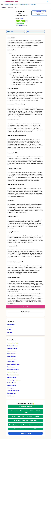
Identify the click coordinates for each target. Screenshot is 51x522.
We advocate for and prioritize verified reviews (25, 411)
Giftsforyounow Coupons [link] (13, 369)
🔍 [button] (47, 1)
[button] (3, 2)
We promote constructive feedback (25, 420)
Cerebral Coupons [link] (11, 377)
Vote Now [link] (22, 18)
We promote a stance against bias (25, 429)
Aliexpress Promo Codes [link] (13, 343)
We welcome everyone (25, 406)
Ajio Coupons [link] (10, 387)
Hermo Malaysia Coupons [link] (13, 374)
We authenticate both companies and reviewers (25, 425)
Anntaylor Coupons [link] (11, 351)
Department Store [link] (8, 4)
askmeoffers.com (11, 2)
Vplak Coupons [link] (10, 395)
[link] (9, 14)
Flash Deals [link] (21, 4)
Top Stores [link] (15, 4)
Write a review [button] (25, 306)
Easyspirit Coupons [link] (11, 393)
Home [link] (2, 4)
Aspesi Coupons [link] (11, 361)
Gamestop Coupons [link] (12, 358)
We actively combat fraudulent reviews (25, 416)
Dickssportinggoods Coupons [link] (14, 380)
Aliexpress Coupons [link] (12, 348)
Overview (3, 7)
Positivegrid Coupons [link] (12, 345)
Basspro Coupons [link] (11, 385)
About (16, 7)
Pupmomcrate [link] (33, 4)
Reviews (10, 7)
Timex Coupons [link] (11, 366)
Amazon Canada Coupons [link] (13, 390)
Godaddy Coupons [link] (11, 353)
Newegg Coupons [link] (11, 356)
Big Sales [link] (27, 4)
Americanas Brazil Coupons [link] (13, 364)
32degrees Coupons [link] (12, 372)
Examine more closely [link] (25, 433)
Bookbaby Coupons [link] (12, 382)
